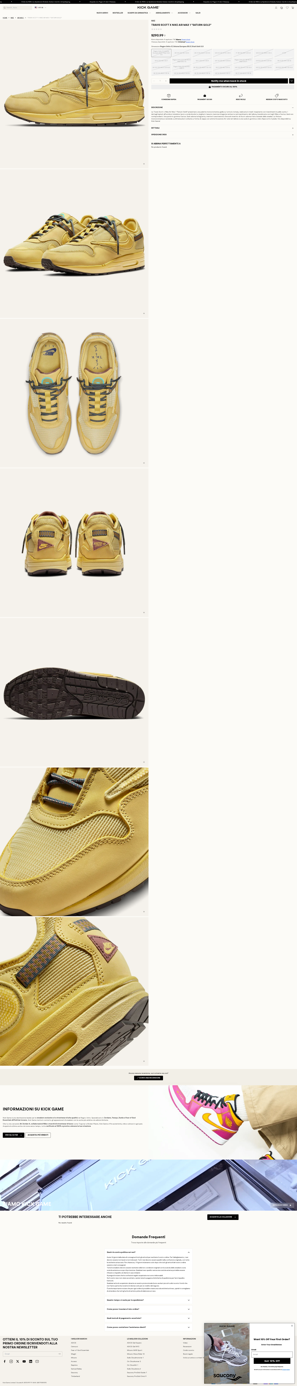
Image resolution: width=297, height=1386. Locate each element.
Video (185, 1343)
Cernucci (74, 1347)
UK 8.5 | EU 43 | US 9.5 (263, 62)
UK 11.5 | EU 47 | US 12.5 (243, 69)
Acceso (74, 1361)
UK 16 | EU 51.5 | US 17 (222, 74)
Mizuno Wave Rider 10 (136, 1354)
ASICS (73, 1343)
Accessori (183, 13)
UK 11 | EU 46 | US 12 (223, 69)
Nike (12, 18)
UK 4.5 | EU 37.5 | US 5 (223, 54)
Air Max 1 (20, 18)
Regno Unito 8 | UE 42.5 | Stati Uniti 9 (243, 61)
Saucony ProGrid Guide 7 (137, 1373)
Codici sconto (188, 1350)
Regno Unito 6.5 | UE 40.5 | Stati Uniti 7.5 (182, 61)
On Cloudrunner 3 (134, 1361)
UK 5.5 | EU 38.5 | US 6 (264, 54)
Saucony (74, 1373)
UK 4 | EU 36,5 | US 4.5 (202, 54)
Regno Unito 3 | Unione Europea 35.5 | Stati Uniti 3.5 (161, 54)
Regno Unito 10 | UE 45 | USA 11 (182, 68)
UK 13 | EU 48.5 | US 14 (161, 74)
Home (5, 18)
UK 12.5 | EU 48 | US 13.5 (284, 69)
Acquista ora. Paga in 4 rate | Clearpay (16, 2)
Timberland (75, 1376)
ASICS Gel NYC (133, 1347)
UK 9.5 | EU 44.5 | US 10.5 (161, 69)
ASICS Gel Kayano (134, 1343)
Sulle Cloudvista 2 (134, 1369)
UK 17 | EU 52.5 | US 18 (243, 74)
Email (253, 1349)
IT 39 (287, 54)
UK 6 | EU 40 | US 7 (162, 62)
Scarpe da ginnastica (138, 13)
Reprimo (74, 1365)
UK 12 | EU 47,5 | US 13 (263, 69)
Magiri (73, 1354)
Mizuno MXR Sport (134, 1350)
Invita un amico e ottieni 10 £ (194, 1358)
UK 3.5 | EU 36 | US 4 (182, 54)
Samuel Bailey (76, 1369)
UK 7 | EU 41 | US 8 (203, 62)
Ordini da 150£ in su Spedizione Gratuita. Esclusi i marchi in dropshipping (73, 2)
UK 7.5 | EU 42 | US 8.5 (223, 62)
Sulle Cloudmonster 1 (135, 1358)
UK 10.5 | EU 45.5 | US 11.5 (202, 69)
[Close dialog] (292, 1325)
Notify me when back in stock (228, 81)
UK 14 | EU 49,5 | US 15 (182, 74)
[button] (139, 13)
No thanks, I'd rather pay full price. (272, 1366)
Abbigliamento (163, 13)
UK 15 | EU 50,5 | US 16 (202, 74)
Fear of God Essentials (80, 1350)
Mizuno (74, 1358)
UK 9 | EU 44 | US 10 (284, 62)
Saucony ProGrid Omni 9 (136, 1376)
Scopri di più (186, 39)
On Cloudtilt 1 (132, 1365)
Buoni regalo (188, 1354)
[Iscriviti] (59, 1353)
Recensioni (187, 1347)
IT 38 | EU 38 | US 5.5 (243, 54)
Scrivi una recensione (151, 1078)
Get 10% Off (272, 1361)
